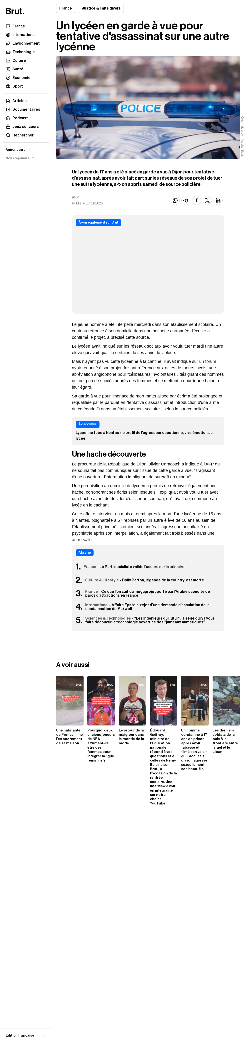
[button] (26, 1035)
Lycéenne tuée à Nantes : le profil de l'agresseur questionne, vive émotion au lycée (144, 435)
